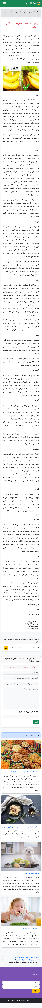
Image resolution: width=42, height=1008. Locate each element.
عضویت (35, 990)
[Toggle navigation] (4, 3)
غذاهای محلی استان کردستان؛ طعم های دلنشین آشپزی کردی (21, 827)
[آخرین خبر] (33, 3)
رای (6, 647)
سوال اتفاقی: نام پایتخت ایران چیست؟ (26, 711)
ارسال (36, 722)
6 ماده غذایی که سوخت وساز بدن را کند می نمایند (24, 772)
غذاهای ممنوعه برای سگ (32, 873)
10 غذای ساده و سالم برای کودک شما (29, 928)
